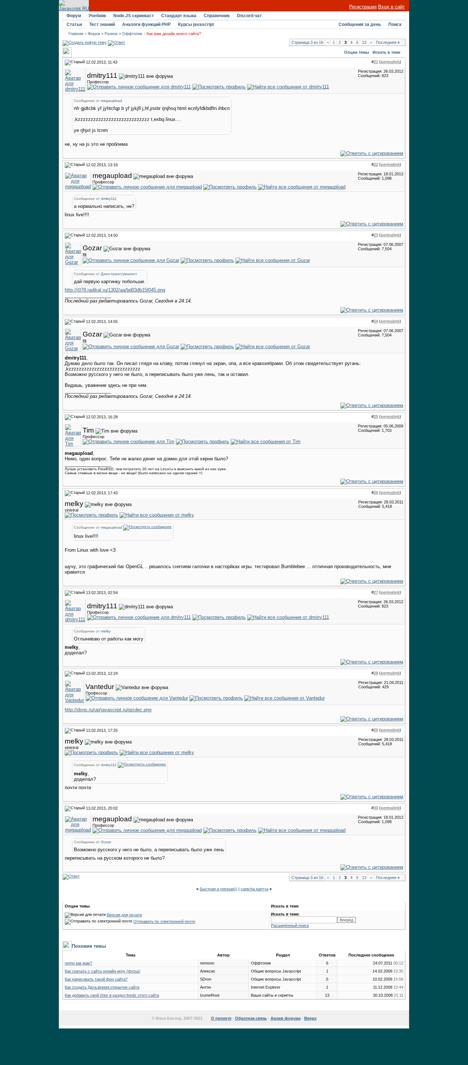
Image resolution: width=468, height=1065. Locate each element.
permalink (390, 62)
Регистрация (363, 6)
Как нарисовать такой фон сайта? (96, 979)
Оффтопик (132, 33)
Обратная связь (251, 1018)
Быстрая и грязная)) (218, 889)
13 (364, 42)
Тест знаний (102, 24)
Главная (75, 33)
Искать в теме (386, 52)
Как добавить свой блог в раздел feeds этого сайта (112, 995)
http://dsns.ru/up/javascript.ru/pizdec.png (108, 709)
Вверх (310, 1018)
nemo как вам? (78, 963)
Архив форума (286, 1018)
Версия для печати (124, 915)
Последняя (388, 42)
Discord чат (249, 15)
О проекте (221, 1018)
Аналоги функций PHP (146, 24)
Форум (74, 15)
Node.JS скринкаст (133, 15)
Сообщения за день (360, 24)
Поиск (394, 24)
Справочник (217, 15)
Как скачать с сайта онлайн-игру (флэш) (102, 971)
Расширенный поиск (290, 925)
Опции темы (356, 52)
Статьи (74, 24)
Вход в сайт (391, 6)
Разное (111, 33)
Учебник (97, 15)
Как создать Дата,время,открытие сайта (102, 987)
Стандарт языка (178, 15)
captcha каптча (254, 889)
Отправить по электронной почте (164, 921)
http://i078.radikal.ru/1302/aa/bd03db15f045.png (115, 290)
